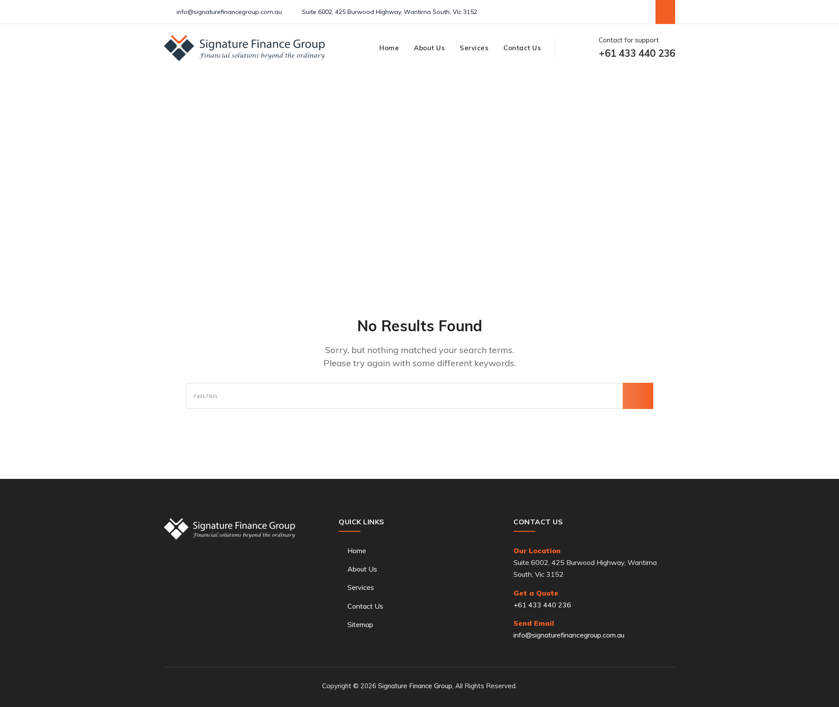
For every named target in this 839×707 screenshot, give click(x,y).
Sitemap (360, 624)
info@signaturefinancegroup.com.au (229, 12)
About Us (429, 48)
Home (389, 48)
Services (474, 48)
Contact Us (522, 48)
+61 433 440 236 (542, 604)
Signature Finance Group (415, 686)
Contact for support (637, 48)
